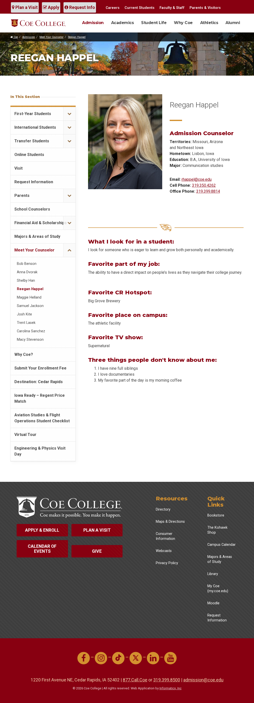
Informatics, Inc (170, 688)
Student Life (153, 22)
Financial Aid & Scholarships (40, 222)
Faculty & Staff (172, 8)
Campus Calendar (221, 545)
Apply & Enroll (42, 530)
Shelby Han (26, 280)
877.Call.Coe (135, 679)
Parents (22, 195)
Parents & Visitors (205, 8)
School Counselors (32, 209)
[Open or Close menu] (69, 114)
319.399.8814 (208, 191)
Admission (93, 22)
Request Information (33, 182)
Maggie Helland (29, 297)
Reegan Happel (77, 37)
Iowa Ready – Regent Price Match (39, 398)
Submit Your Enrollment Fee (40, 368)
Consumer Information (165, 536)
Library (212, 574)
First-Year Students (32, 113)
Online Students (29, 154)
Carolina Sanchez (31, 331)
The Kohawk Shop (217, 530)
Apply (53, 7)
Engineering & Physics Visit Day (39, 451)
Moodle (213, 603)
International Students (35, 127)
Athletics (209, 22)
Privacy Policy (167, 563)
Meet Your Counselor (51, 37)
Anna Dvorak (27, 272)
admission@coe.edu (203, 679)
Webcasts (164, 551)
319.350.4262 (204, 185)
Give (97, 551)
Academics (122, 22)
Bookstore (215, 515)
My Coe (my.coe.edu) (217, 588)
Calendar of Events (42, 549)
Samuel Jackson (30, 306)
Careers (113, 8)
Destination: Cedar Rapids (38, 381)
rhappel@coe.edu (197, 179)
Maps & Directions (170, 522)
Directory (163, 509)
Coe (15, 37)
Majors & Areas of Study (37, 236)
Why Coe (183, 22)
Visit (18, 168)
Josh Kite (24, 314)
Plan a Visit (26, 7)
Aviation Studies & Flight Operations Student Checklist (42, 418)
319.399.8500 (166, 679)
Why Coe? (23, 354)
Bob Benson (26, 264)
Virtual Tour (25, 434)
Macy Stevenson (30, 339)
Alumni (232, 22)
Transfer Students (31, 141)
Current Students (140, 8)
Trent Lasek (26, 323)
